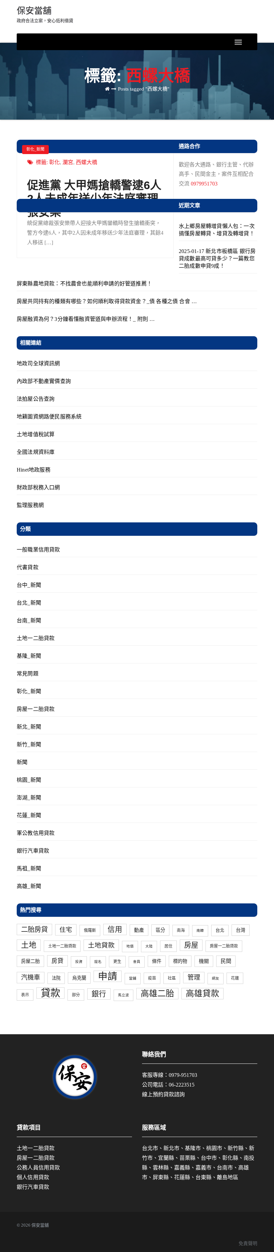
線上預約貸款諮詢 (163, 1094)
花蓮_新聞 (29, 815)
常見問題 (27, 673)
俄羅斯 (90, 930)
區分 (160, 930)
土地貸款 (101, 945)
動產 (139, 930)
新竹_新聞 (29, 744)
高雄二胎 (157, 993)
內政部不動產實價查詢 (44, 381)
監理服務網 (30, 505)
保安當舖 (45, 14)
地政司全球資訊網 (38, 363)
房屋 (191, 945)
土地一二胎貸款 (35, 638)
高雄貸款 (202, 993)
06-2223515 (181, 1085)
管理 (193, 977)
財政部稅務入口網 (38, 487)
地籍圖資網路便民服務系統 (49, 416)
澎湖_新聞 (29, 797)
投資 (79, 962)
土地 (28, 945)
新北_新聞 (29, 727)
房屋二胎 (30, 961)
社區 (172, 978)
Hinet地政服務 (33, 470)
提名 (98, 962)
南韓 (200, 930)
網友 (215, 978)
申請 (107, 976)
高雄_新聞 (29, 886)
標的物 (180, 961)
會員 (136, 962)
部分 (76, 995)
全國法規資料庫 (35, 452)
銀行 (99, 994)
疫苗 (152, 978)
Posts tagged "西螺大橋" (143, 89)
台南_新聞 (29, 620)
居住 (168, 946)
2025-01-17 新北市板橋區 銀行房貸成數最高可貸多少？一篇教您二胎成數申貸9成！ (217, 258)
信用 (115, 929)
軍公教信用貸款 (35, 833)
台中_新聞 (29, 585)
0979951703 (204, 183)
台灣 (240, 930)
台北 (220, 930)
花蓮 (235, 978)
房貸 (57, 961)
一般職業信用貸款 (38, 549)
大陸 (149, 946)
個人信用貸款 (33, 1177)
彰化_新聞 (35, 149)
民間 (226, 961)
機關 (204, 961)
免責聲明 (248, 1243)
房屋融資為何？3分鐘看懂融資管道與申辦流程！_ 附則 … (86, 319)
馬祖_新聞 (29, 868)
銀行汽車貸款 (33, 851)
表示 (25, 995)
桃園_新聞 (29, 780)
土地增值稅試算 (35, 434)
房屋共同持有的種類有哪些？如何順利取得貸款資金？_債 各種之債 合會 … (107, 301)
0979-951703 (183, 1075)
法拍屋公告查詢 (35, 399)
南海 (181, 930)
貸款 (50, 993)
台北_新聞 (29, 603)
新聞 (22, 762)
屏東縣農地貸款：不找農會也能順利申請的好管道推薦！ (84, 283)
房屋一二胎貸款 (35, 709)
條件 (156, 961)
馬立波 (123, 995)
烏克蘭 (79, 978)
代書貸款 (27, 567)
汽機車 (30, 977)
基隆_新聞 (29, 656)
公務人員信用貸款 (38, 1167)
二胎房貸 (34, 929)
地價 (130, 946)
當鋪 (132, 978)
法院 (56, 978)
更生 (117, 961)
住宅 (65, 929)
